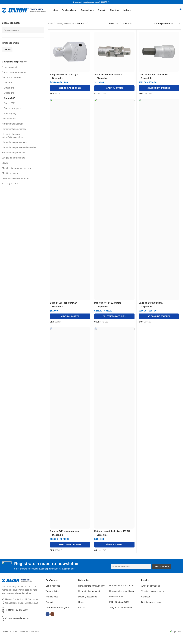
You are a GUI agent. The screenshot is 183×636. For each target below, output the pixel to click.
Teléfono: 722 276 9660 (16, 610)
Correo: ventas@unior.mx (17, 618)
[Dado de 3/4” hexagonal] (159, 199)
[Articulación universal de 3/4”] (114, 52)
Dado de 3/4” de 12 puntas (107, 303)
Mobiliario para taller (11, 173)
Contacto (50, 602)
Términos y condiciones (152, 591)
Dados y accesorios (11, 77)
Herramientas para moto (89, 591)
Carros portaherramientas (14, 72)
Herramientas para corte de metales (19, 147)
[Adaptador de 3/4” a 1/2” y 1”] (70, 52)
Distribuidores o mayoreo (57, 607)
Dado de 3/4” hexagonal (151, 303)
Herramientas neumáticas (14, 129)
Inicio (50, 23)
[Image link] (17, 580)
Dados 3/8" (9, 103)
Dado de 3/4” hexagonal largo (65, 531)
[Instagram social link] (52, 614)
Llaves (5, 163)
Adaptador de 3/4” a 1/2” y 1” (64, 74)
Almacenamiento (10, 67)
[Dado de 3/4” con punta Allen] (159, 52)
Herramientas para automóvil (92, 586)
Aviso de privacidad (150, 586)
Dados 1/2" (9, 88)
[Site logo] (24, 10)
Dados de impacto (12, 108)
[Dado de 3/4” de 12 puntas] (114, 199)
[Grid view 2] (138, 23)
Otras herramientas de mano (15, 178)
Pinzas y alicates (10, 183)
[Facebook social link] (48, 614)
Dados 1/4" (9, 93)
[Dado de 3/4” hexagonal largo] (70, 428)
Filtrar (7, 50)
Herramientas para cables (14, 142)
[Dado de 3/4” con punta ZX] (70, 199)
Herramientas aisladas (12, 124)
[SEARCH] (41, 30)
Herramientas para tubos (13, 153)
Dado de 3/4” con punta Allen (153, 74)
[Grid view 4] (148, 23)
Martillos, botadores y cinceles (16, 168)
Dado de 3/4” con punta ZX (63, 303)
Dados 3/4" (9, 98)
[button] (114, 88)
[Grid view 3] (143, 23)
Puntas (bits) (10, 113)
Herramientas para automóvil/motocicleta (12, 135)
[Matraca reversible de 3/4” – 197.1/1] (114, 428)
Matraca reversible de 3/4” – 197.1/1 (112, 531)
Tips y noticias (52, 591)
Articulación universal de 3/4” (109, 74)
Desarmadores (9, 119)
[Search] (173, 10)
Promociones (52, 597)
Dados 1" (8, 82)
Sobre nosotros (53, 586)
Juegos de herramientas (13, 158)
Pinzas (81, 607)
